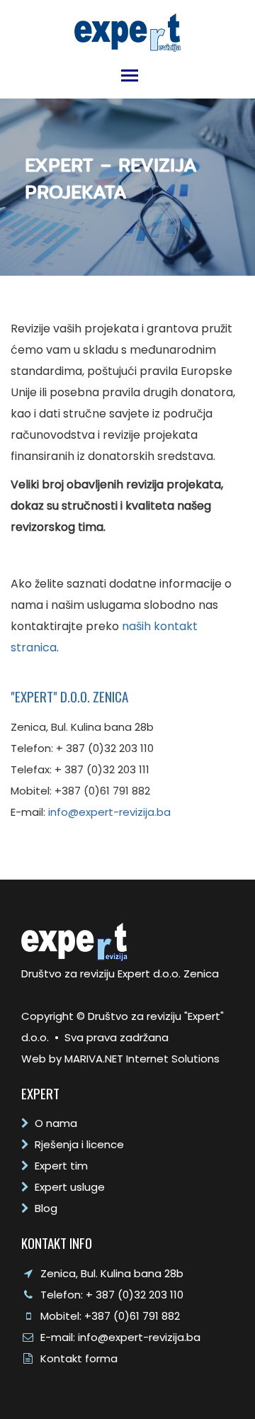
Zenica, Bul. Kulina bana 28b (111, 1273)
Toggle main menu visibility (129, 74)
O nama (56, 1123)
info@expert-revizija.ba (109, 811)
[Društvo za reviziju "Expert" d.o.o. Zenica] (127, 29)
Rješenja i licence (79, 1144)
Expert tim (61, 1165)
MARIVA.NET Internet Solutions (142, 1058)
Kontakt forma (79, 1358)
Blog (46, 1208)
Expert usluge (70, 1186)
